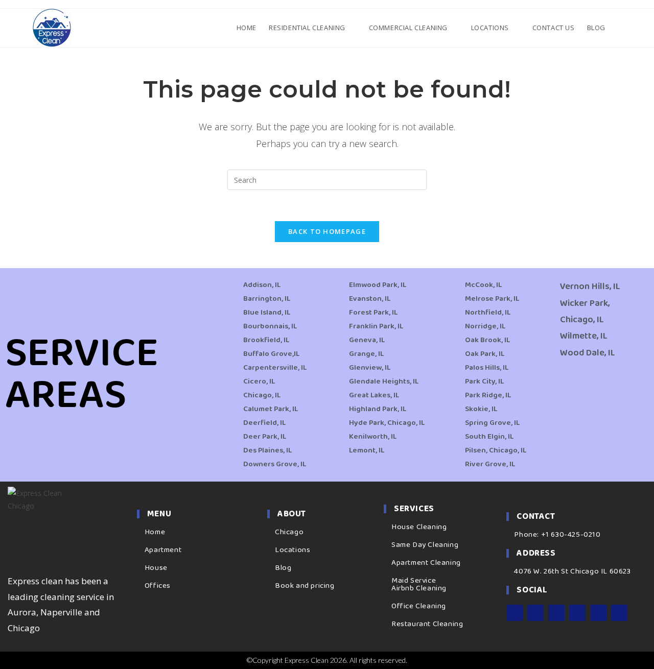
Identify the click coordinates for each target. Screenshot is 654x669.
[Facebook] (514, 613)
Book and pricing (305, 586)
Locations (292, 550)
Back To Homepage (327, 231)
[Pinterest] (598, 613)
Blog (283, 568)
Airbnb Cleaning (419, 588)
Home (155, 532)
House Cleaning (419, 527)
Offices (158, 586)
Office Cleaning (418, 606)
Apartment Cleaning (426, 563)
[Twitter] (556, 613)
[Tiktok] (619, 613)
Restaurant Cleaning (427, 624)
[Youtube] (577, 613)
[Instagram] (535, 613)
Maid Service (413, 581)
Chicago (289, 532)
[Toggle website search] (620, 27)
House (156, 568)
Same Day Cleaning (424, 545)
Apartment (163, 550)
